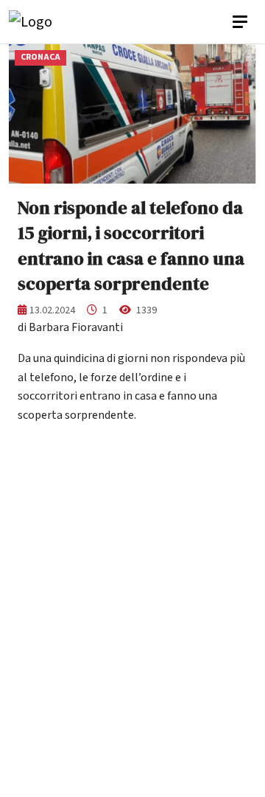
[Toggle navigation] (241, 22)
